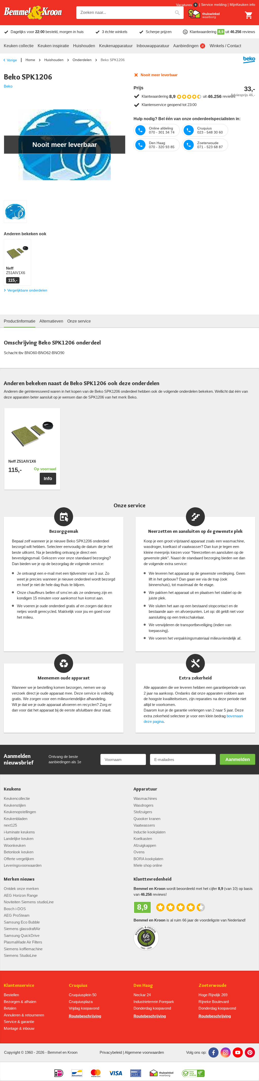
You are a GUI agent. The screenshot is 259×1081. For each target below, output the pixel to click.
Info (48, 478)
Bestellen (11, 995)
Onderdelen (82, 60)
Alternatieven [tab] (51, 321)
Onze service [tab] (79, 321)
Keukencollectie (17, 798)
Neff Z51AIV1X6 (22, 461)
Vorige (12, 60)
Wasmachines (145, 798)
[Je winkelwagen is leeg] (249, 15)
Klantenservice (19, 985)
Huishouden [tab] (84, 46)
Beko (8, 86)
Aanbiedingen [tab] (186, 46)
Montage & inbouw (19, 1028)
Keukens (12, 789)
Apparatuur (145, 789)
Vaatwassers (144, 825)
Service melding (214, 5)
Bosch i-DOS (15, 909)
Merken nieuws (19, 879)
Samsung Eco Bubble (22, 922)
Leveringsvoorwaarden (22, 865)
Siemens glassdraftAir (22, 929)
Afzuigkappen (145, 845)
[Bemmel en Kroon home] (33, 13)
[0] (249, 15)
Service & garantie (19, 1021)
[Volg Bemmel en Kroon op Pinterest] (250, 1052)
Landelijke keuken (18, 838)
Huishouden (53, 60)
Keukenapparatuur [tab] (116, 46)
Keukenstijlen (15, 805)
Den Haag (143, 985)
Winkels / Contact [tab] (225, 46)
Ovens (139, 852)
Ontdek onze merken (21, 888)
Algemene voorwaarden (144, 1052)
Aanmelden (237, 759)
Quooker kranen (147, 818)
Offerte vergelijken (19, 859)
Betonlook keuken (18, 852)
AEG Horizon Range (21, 895)
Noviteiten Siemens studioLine (29, 902)
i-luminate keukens (19, 832)
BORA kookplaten (148, 859)
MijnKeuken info (242, 5)
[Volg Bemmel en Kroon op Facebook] (213, 1052)
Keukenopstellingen (20, 812)
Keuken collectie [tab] (19, 46)
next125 (10, 825)
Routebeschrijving (85, 1016)
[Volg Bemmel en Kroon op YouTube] (238, 1052)
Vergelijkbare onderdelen (27, 290)
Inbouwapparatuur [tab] (153, 46)
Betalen (10, 1008)
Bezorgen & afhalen (20, 1001)
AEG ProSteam (17, 915)
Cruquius (78, 985)
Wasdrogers (144, 805)
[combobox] (130, 12)
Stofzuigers (143, 812)
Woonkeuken (15, 845)
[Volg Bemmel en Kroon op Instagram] (226, 1052)
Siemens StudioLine (20, 955)
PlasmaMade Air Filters (23, 942)
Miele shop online (148, 865)
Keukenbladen (15, 818)
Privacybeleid (111, 1052)
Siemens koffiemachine (23, 949)
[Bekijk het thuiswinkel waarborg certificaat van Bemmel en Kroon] (204, 14)
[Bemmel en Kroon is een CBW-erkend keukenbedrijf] (193, 1071)
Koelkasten (143, 838)
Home (30, 60)
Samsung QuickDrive (21, 935)
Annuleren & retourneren (24, 1015)
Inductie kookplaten (149, 832)
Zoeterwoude (212, 985)
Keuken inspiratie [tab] (53, 46)
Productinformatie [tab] (19, 321)
